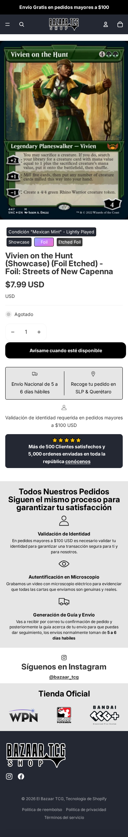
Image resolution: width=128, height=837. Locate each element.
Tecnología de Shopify (86, 798)
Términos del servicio (64, 817)
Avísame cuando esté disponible (66, 350)
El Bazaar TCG (50, 798)
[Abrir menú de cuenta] (105, 24)
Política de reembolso (42, 809)
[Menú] (7, 24)
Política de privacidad (86, 809)
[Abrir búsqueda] (21, 24)
